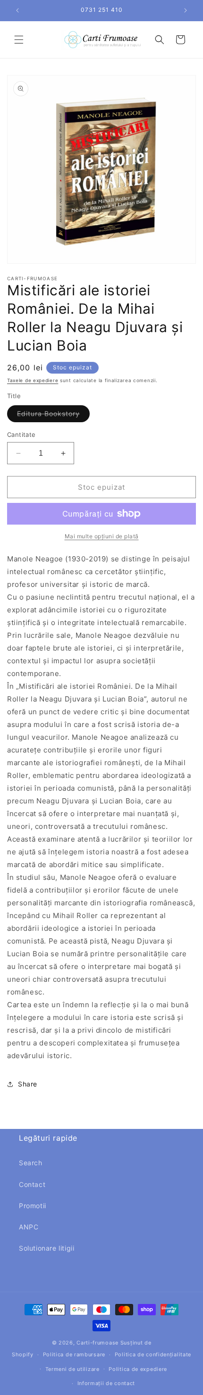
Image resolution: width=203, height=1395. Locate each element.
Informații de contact (106, 1383)
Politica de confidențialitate (153, 1354)
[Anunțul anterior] (17, 10)
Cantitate (21, 434)
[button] (18, 39)
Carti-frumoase (97, 1342)
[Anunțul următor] (185, 10)
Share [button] (27, 1084)
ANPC (28, 1227)
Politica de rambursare (74, 1354)
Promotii (32, 1206)
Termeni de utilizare (72, 1369)
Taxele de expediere (32, 380)
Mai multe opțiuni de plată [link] (102, 536)
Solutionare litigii (46, 1248)
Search (30, 1163)
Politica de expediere (138, 1369)
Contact (32, 1184)
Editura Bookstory (53, 415)
